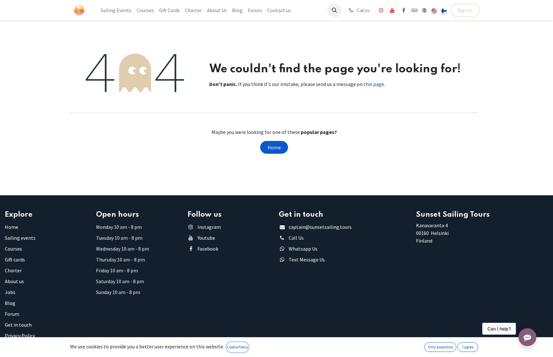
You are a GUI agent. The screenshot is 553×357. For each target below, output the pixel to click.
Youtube (206, 238)
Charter (13, 270)
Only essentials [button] (440, 347)
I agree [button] (467, 347)
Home (274, 147)
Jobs (10, 292)
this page (374, 84)
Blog (10, 303)
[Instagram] (381, 10)
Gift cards (15, 259)
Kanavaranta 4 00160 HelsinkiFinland (432, 233)
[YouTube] (392, 10)
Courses (13, 248)
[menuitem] (116, 10)
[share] (424, 10)
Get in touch (18, 325)
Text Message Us (307, 259)
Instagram (209, 227)
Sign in (465, 10)
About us (14, 281)
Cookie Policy (237, 347)
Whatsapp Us (303, 248)
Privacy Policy (20, 335)
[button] (334, 10)
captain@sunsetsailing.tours (320, 227)
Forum (12, 314)
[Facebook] (403, 10)
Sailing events (20, 238)
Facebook (207, 248)
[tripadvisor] (415, 10)
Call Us (296, 238)
